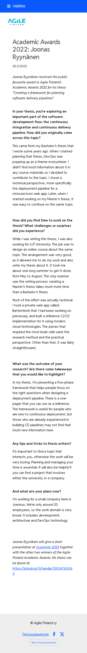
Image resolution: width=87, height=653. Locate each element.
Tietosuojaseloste (35, 634)
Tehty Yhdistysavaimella (43, 642)
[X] (62, 634)
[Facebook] (54, 634)
